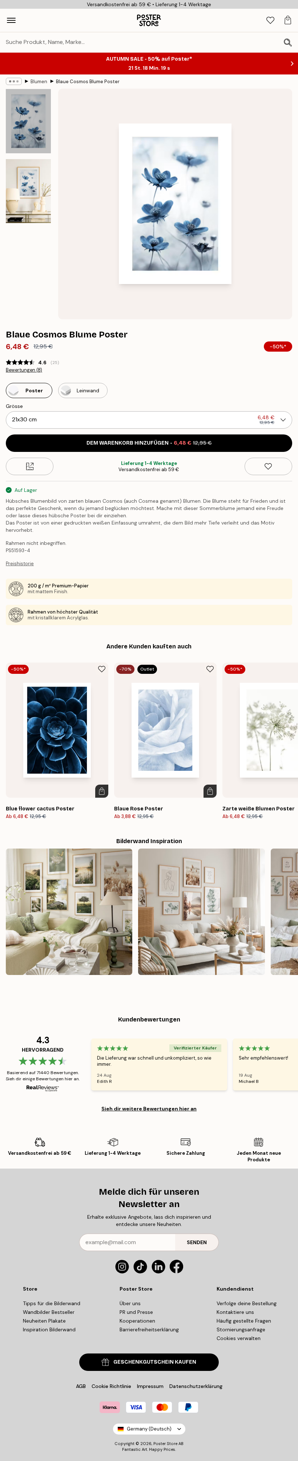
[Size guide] (29, 466)
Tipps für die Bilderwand (51, 1303)
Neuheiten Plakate (44, 1321)
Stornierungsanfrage (241, 1329)
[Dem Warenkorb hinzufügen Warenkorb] (101, 791)
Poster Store (165, 1443)
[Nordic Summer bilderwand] (69, 912)
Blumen (39, 81)
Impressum (150, 1386)
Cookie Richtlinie (111, 1386)
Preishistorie (20, 563)
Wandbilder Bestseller (48, 1312)
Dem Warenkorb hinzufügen (149, 443)
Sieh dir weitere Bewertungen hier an (149, 1108)
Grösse (14, 406)
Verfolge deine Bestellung (247, 1303)
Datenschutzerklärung (195, 1386)
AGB (81, 1386)
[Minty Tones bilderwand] (201, 912)
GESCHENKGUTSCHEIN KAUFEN (154, 1362)
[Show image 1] (28, 121)
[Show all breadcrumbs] (14, 81)
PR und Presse (136, 1312)
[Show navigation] (11, 20)
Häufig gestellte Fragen (244, 1321)
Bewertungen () (24, 370)
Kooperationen (137, 1321)
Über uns (130, 1303)
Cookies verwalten (239, 1338)
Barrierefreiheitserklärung (149, 1329)
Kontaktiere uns (235, 1312)
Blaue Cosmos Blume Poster (88, 81)
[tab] (270, 20)
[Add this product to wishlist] (268, 466)
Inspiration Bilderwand (49, 1329)
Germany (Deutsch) (149, 1429)
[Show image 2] (28, 191)
